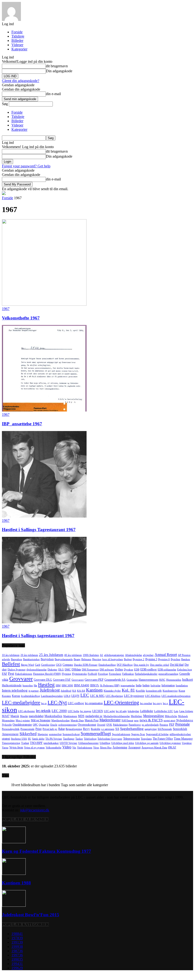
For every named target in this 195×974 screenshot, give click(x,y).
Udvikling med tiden (122, 743)
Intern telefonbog (15, 690)
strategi (6, 738)
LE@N (75, 696)
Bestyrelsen (47, 659)
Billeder (17, 41)
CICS (59, 665)
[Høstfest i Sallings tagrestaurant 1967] (44, 622)
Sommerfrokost (71, 734)
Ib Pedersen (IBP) (110, 685)
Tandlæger (68, 738)
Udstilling (105, 743)
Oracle (53, 724)
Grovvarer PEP (94, 679)
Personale (182, 724)
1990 (17, 959)
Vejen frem (16, 747)
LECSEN (97, 711)
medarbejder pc (93, 716)
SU (29, 738)
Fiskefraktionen (23, 674)
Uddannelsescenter (88, 743)
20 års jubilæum (29, 655)
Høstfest (46, 684)
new (136, 720)
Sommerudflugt (96, 733)
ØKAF (172, 747)
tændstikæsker (51, 743)
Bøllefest (11, 664)
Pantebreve (135, 724)
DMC (68, 669)
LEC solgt (109, 711)
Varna (5, 747)
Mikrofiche (171, 716)
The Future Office (163, 738)
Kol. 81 (128, 690)
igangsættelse (128, 685)
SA (117, 729)
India (138, 685)
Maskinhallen (53, 716)
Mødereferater (110, 720)
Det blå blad (177, 664)
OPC (35, 724)
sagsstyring (151, 729)
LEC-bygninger (134, 696)
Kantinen (94, 690)
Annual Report (166, 655)
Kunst (182, 690)
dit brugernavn (57, 66)
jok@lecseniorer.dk (34, 810)
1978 (17, 938)
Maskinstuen (70, 716)
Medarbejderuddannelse (116, 716)
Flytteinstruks (79, 674)
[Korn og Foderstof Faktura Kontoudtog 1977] (14, 842)
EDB (136, 669)
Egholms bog (184, 669)
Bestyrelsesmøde (64, 659)
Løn (176, 711)
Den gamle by (141, 665)
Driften (119, 669)
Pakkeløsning (120, 724)
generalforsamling (168, 674)
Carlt (37, 665)
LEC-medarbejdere (21, 702)
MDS (81, 716)
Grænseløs (132, 679)
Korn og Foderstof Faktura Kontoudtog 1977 (46, 851)
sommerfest (55, 734)
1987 (17, 951)
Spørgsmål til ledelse (157, 734)
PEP (171, 724)
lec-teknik (43, 710)
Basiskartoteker (31, 659)
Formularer (115, 674)
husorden (28, 685)
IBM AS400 (81, 685)
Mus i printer (23, 720)
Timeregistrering (11, 743)
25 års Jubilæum (51, 655)
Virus (96, 747)
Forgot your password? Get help (26, 166)
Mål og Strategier (40, 720)
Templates (146, 738)
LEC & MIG (97, 696)
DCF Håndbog (125, 665)
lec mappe (85, 711)
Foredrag (103, 674)
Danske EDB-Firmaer (86, 665)
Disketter (52, 669)
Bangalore (16, 659)
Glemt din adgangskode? (20, 81)
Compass (68, 664)
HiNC (162, 679)
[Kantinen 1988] (14, 874)
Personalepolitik (11, 729)
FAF (4, 673)
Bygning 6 (164, 659)
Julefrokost (50, 690)
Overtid (101, 724)
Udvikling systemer (170, 743)
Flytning (66, 674)
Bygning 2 (138, 659)
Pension (164, 724)
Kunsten (6, 696)
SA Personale (165, 729)
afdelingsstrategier (114, 655)
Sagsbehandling (132, 729)
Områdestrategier (22, 724)
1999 (17, 947)
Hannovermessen (148, 679)
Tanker (79, 738)
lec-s (165, 703)
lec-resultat (146, 703)
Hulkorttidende (12, 685)
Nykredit (7, 724)
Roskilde (95, 729)
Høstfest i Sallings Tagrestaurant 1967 (39, 529)
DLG (61, 669)
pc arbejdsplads (150, 724)
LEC (84, 695)
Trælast (25, 743)
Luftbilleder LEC (163, 711)
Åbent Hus (106, 747)
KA (74, 690)
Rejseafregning (74, 729)
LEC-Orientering (121, 702)
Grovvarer (21, 679)
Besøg (77, 659)
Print (38, 729)
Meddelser (136, 716)
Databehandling (107, 665)
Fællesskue (128, 674)
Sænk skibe (38, 738)
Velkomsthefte (53, 747)
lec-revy (157, 703)
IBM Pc (94, 685)
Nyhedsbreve (184, 720)
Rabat (61, 729)
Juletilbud (66, 690)
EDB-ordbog (148, 669)
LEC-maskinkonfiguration (175, 696)
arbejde (6, 659)
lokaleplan (133, 711)
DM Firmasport (90, 669)
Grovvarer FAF (62, 679)
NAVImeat (127, 720)
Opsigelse (44, 724)
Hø (35, 685)
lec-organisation (94, 703)
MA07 (6, 716)
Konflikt (140, 690)
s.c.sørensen (107, 729)
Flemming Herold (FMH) (47, 674)
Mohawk (183, 716)
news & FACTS (151, 720)
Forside (17, 32)
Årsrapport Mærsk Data (154, 747)
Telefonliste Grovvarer (110, 738)
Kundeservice (170, 690)
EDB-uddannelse (167, 669)
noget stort (169, 720)
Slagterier (43, 734)
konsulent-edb (154, 690)
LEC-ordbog (76, 703)
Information (168, 685)
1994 (17, 964)
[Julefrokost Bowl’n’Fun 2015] (14, 905)
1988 (17, 934)
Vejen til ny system (34, 747)
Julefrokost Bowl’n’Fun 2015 (30, 914)
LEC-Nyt (57, 702)
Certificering (48, 665)
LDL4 (67, 696)
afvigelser (148, 655)
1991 (17, 942)
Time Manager (183, 738)
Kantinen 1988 (16, 882)
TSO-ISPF (36, 743)
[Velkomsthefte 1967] (44, 304)
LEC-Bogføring (114, 696)
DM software (107, 669)
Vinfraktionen (84, 747)
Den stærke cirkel (159, 665)
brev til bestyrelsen (112, 659)
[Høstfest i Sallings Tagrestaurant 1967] (44, 516)
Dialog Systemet (16, 669)
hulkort (187, 679)
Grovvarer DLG (43, 679)
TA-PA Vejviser (53, 738)
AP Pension (184, 655)
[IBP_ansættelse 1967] (44, 410)
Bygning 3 (151, 659)
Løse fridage (186, 711)
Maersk (14, 716)
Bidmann (86, 659)
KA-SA (81, 690)
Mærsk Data (77, 720)
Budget (128, 659)
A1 (101, 655)
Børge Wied (27, 665)
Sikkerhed (28, 734)
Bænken (185, 659)
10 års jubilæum (11, 655)
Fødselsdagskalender (146, 674)
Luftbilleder (146, 711)
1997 (17, 955)
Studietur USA (19, 738)
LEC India (73, 711)
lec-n (44, 703)
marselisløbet (36, 716)
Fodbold (92, 674)
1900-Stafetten (91, 655)
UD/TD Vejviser (68, 743)
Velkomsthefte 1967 (21, 317)
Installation (182, 685)
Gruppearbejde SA (115, 679)
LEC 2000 (59, 711)
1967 (6, 309)
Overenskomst (87, 724)
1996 (17, 968)
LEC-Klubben (153, 696)
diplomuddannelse (36, 669)
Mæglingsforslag (60, 720)
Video (66, 747)
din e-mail (53, 94)
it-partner (34, 690)
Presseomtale (27, 729)
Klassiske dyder (112, 690)
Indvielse (156, 685)
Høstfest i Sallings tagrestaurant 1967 (38, 635)
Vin (74, 747)
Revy (86, 729)
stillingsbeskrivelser (180, 734)
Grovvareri (78, 679)
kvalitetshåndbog (30, 696)
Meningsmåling (153, 716)
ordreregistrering (67, 724)
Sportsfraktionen (121, 734)
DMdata (76, 669)
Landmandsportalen (52, 696)
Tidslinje (17, 36)
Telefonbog (90, 738)
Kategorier (19, 49)
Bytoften (175, 659)
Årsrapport (134, 747)
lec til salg (121, 711)
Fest (11, 673)
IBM (58, 685)
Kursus (16, 696)
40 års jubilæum (73, 655)
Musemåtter (8, 720)
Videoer (17, 45)
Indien (146, 685)
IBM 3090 (67, 685)
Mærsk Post (91, 720)
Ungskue (187, 743)
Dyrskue (128, 669)
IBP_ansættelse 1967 (22, 423)
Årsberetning (119, 747)
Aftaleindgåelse (133, 655)
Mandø (24, 716)
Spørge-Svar (138, 734)
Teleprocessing (131, 738)
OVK (109, 724)
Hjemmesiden (173, 679)
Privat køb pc (50, 729)
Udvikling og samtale (147, 743)
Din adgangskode (59, 71)
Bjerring (96, 659)
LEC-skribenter (26, 711)
